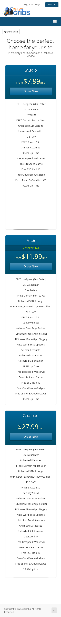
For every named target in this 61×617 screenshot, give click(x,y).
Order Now (31, 91)
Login (37, 4)
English (27, 4)
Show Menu (12, 31)
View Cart (52, 4)
